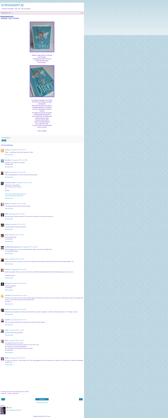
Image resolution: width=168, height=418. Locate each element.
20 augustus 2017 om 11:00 (17, 172)
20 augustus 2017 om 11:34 (24, 182)
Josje (6, 330)
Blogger (48, 416)
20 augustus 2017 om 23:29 (19, 295)
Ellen (6, 259)
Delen (3, 140)
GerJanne (8, 295)
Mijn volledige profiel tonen (14, 410)
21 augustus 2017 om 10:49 (18, 309)
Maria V (7, 172)
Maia (6, 340)
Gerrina (7, 309)
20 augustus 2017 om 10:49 (19, 160)
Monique (7, 283)
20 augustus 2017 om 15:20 (16, 214)
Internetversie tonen (42, 402)
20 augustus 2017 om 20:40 (29, 247)
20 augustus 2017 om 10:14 (18, 149)
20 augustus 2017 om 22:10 (18, 283)
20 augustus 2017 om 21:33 (18, 269)
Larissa (7, 224)
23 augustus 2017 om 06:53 (17, 358)
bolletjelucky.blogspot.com (13, 247)
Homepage (42, 399)
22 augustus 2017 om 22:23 (16, 340)
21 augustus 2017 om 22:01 (16, 330)
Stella (6, 214)
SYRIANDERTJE (12, 5)
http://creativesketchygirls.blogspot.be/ (15, 194)
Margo (7, 358)
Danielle (7, 319)
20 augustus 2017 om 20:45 (16, 259)
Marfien (7, 203)
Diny (6, 234)
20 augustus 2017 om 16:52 (16, 234)
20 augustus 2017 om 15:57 (18, 224)
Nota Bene (8, 160)
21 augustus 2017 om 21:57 (18, 319)
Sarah (10, 407)
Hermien (7, 269)
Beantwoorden (9, 154)
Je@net (7, 149)
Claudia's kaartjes (10, 182)
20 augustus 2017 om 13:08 (18, 203)
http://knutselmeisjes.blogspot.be (14, 195)
